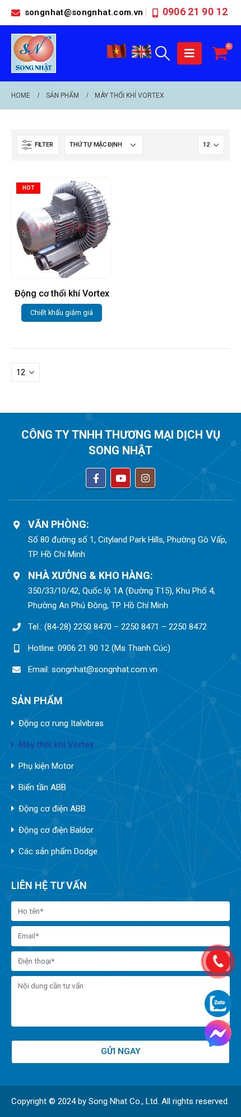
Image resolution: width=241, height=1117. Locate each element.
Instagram (145, 478)
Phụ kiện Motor (46, 766)
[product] (62, 227)
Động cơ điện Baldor (56, 830)
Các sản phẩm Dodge (58, 851)
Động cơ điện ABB (52, 809)
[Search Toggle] (163, 53)
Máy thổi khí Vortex (56, 745)
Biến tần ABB (42, 787)
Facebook (96, 478)
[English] (142, 55)
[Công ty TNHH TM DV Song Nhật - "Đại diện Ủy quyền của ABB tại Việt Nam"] (33, 53)
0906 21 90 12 (195, 11)
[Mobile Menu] (189, 53)
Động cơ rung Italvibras (61, 723)
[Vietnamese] (116, 55)
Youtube (120, 478)
